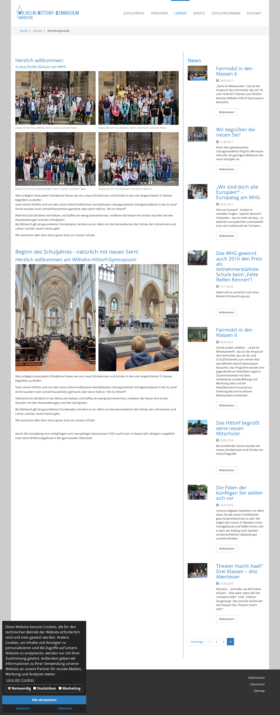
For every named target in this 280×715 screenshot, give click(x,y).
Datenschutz (256, 678)
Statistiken (46, 688)
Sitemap (259, 691)
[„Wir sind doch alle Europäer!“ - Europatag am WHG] (198, 191)
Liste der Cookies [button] (20, 680)
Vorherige (197, 642)
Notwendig (21, 688)
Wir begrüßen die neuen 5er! (235, 132)
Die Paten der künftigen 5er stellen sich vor (239, 492)
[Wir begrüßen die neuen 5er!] (198, 134)
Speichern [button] (23, 708)
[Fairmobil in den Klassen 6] (198, 73)
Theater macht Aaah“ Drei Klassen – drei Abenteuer (239, 571)
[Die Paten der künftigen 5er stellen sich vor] (198, 492)
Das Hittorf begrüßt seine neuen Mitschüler (238, 427)
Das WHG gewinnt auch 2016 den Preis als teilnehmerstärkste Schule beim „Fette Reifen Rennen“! (239, 266)
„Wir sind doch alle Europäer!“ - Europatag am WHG (238, 191)
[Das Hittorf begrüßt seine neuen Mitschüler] (198, 427)
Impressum (257, 684)
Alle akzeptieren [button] (44, 700)
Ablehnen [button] (65, 708)
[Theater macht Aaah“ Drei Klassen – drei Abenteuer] (198, 570)
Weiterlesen (226, 112)
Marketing (70, 688)
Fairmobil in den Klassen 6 (234, 71)
